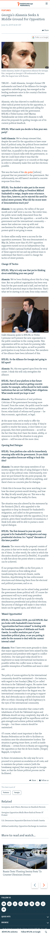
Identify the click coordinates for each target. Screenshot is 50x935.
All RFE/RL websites (10, 932)
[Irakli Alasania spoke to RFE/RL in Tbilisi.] (25, 332)
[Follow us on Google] (20, 904)
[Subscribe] (3, 909)
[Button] (45, 30)
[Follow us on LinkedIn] (37, 904)
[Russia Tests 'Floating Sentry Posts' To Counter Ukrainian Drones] (25, 856)
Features (6, 10)
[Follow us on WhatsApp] (43, 904)
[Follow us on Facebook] (31, 904)
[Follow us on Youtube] (3, 904)
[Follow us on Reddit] (9, 904)
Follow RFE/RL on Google (31, 932)
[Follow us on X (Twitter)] (26, 904)
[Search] (46, 932)
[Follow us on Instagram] (15, 904)
